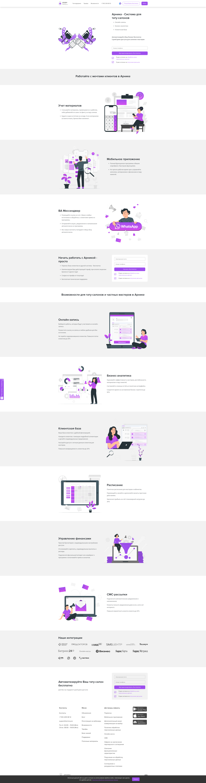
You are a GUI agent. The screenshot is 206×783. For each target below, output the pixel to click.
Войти (144, 3)
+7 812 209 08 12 (106, 3)
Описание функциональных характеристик (110, 751)
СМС (106, 738)
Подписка (108, 713)
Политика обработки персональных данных (105, 780)
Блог (83, 717)
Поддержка (86, 737)
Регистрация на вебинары (91, 721)
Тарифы (86, 3)
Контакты (62, 713)
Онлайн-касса (109, 734)
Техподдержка (77, 3)
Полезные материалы (90, 741)
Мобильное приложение (113, 717)
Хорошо (136, 779)
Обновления (86, 713)
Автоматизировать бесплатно (130, 53)
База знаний (86, 733)
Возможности (95, 3)
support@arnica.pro (66, 721)
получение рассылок (133, 62)
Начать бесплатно (129, 269)
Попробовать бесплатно (131, 3)
